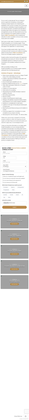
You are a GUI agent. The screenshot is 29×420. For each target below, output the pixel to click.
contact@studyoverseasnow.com (7, 1)
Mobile (4, 156)
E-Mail (4, 160)
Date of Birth (5, 165)
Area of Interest (6, 169)
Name (4, 152)
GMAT (20, 83)
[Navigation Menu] (26, 6)
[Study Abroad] (5, 5)
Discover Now (14, 223)
